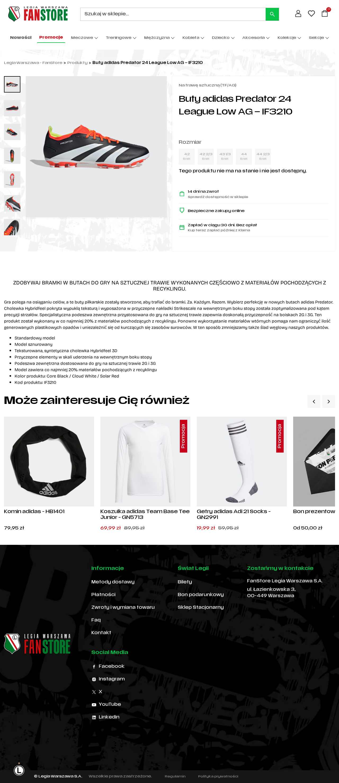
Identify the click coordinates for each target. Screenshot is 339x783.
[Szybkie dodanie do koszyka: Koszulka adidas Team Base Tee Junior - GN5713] (182, 498)
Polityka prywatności (218, 776)
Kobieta (190, 38)
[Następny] (328, 401)
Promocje (51, 38)
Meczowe (82, 38)
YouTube (110, 705)
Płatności (103, 595)
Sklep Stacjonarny (201, 608)
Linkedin (109, 717)
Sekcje (316, 38)
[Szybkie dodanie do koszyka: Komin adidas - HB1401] (85, 498)
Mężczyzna (157, 38)
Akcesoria (253, 38)
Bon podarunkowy (201, 595)
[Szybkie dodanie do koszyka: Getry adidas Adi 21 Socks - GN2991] (278, 498)
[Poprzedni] (313, 401)
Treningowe (118, 38)
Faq (96, 620)
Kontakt (101, 633)
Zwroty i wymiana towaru (123, 608)
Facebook (111, 667)
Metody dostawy (113, 582)
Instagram (112, 679)
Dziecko (221, 38)
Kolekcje (287, 38)
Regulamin (175, 776)
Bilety (185, 582)
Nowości (21, 38)
